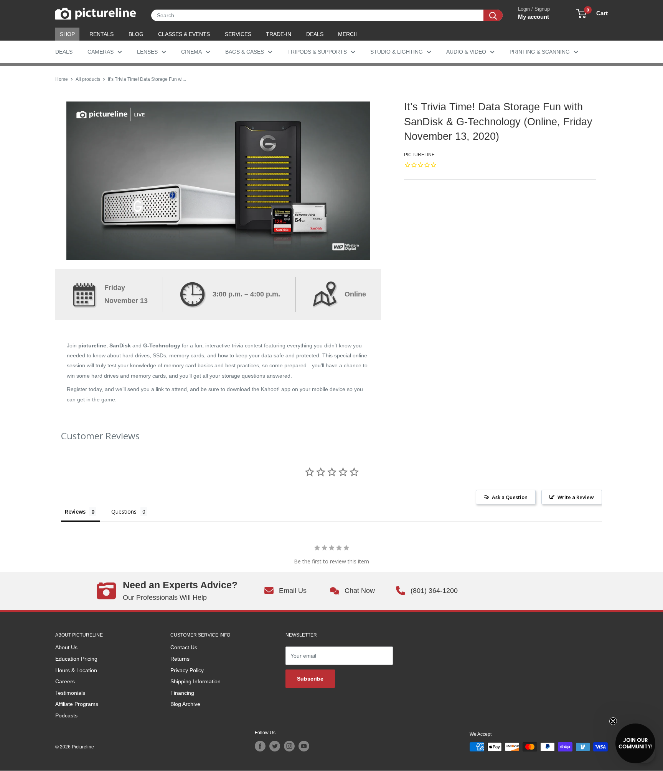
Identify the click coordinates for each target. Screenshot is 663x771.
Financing (182, 693)
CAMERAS (100, 52)
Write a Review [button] (575, 497)
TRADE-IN (278, 34)
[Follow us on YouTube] (304, 746)
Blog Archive (185, 704)
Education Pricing (76, 659)
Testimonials (70, 693)
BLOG (136, 34)
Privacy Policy (187, 670)
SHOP (67, 34)
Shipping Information (195, 681)
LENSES (147, 52)
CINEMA (191, 52)
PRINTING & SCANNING (540, 52)
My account (533, 16)
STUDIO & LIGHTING (396, 52)
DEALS (314, 34)
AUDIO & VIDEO (466, 52)
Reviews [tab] (75, 511)
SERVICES (238, 34)
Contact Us (183, 647)
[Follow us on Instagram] (289, 746)
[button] (635, 743)
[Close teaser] (613, 721)
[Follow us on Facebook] (260, 746)
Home (61, 79)
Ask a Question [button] (510, 497)
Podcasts (66, 715)
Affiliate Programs (76, 704)
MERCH (348, 34)
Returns (180, 659)
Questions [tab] (124, 511)
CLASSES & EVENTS (184, 34)
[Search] (493, 15)
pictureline (419, 154)
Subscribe (310, 679)
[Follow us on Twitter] (274, 746)
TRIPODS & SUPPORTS (317, 52)
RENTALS (101, 34)
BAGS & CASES (244, 52)
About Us (66, 647)
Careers (65, 681)
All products (88, 79)
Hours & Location (76, 670)
